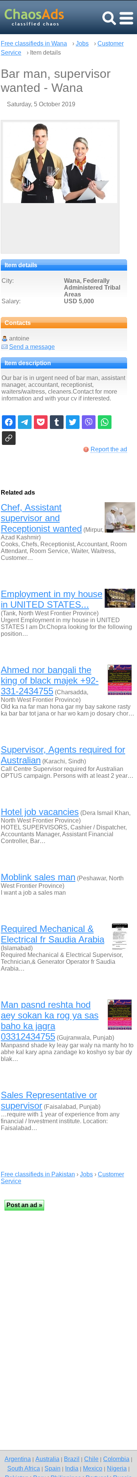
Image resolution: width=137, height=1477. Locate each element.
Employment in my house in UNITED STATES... (51, 599)
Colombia (116, 1458)
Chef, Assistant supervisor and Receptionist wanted (41, 518)
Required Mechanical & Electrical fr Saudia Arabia (52, 934)
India (71, 1468)
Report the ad (109, 449)
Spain (53, 1468)
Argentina (18, 1458)
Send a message (32, 347)
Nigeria (117, 1468)
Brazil (72, 1458)
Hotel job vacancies (40, 812)
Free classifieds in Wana (34, 43)
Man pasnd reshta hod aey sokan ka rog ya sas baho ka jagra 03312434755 (50, 1020)
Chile (91, 1458)
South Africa (23, 1468)
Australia (47, 1458)
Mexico (92, 1468)
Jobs (82, 43)
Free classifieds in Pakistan (38, 1174)
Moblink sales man (38, 877)
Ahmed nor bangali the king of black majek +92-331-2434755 (50, 680)
